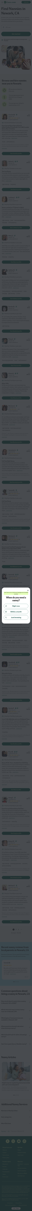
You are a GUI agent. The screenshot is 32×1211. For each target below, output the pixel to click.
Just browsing (16, 617)
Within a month (16, 612)
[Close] (28, 590)
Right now (16, 606)
